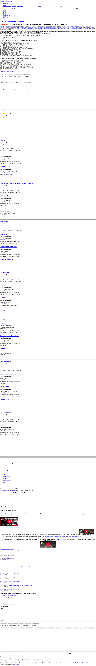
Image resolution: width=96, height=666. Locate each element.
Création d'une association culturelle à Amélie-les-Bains (10, 569)
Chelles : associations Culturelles (12, 21)
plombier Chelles (3, 499)
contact (52, 660)
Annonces (4, 11)
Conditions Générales (4, 660)
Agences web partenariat (63, 660)
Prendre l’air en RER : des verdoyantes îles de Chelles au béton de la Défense (14, 573)
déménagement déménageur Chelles (6, 502)
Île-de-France (14, 6)
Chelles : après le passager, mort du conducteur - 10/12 (10, 589)
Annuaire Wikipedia (15, 664)
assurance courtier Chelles (5, 501)
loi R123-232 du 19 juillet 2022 (70, 27)
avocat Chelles (3, 498)
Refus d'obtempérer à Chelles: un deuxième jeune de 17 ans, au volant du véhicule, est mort (16, 585)
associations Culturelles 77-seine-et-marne (7, 490)
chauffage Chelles (3, 503)
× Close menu (5, 17)
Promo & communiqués (7, 15)
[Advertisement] (33, 101)
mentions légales (47, 660)
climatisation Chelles (4, 494)
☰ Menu (4, 18)
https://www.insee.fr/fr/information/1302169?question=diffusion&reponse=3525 (74, 662)
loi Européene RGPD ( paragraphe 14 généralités (54, 28)
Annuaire (4, 5)
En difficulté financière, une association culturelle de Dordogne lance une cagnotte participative (17, 566)
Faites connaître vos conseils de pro (9, 604)
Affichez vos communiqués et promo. (9, 599)
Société (4, 110)
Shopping (4, 12)
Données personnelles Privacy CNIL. (37, 660)
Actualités (4, 16)
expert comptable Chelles (4, 496)
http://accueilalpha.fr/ (9, 174)
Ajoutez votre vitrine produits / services (9, 595)
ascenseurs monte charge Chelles (6, 497)
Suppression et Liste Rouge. (25, 660)
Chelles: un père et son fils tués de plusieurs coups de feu (10, 581)
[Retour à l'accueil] (6, 1)
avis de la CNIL (3, 28)
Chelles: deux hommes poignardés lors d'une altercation (10, 577)
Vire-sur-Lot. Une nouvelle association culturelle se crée (10, 558)
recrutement (56, 660)
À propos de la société (12, 660)
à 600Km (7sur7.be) (59, 539)
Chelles (39, 6)
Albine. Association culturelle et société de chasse (9, 562)
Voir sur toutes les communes (8, 485)
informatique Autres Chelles (5, 495)
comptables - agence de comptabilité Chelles (8, 500)
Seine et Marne (20, 6)
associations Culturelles (7, 6)
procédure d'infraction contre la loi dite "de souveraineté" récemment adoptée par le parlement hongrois (64, 536)
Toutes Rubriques (6, 13)
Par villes (4, 14)
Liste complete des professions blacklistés (7, 71)
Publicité (18, 660)
